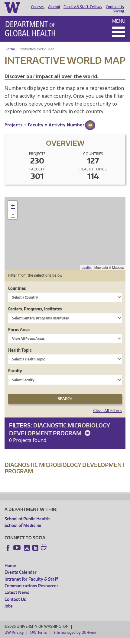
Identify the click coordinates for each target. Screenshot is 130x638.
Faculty (15, 370)
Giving (118, 10)
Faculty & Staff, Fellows (82, 7)
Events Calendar (21, 572)
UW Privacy (14, 632)
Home (10, 49)
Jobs (9, 605)
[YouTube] (17, 547)
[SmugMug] (44, 548)
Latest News (17, 592)
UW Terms (38, 632)
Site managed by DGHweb (75, 632)
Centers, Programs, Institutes (35, 308)
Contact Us (115, 7)
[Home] (30, 28)
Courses (37, 7)
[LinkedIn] (35, 547)
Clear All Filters (107, 410)
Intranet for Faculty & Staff (31, 579)
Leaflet (87, 267)
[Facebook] (8, 547)
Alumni (54, 7)
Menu (118, 21)
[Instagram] (27, 547)
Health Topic (19, 350)
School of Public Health (27, 518)
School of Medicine (23, 525)
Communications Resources (32, 585)
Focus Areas (19, 329)
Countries (17, 288)
